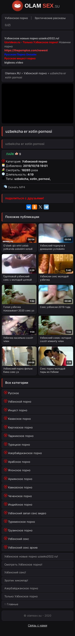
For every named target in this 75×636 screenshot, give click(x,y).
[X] (40, 206)
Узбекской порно (35, 73)
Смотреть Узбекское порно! (23, 564)
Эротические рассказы (50, 18)
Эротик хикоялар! (16, 580)
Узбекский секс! (15, 572)
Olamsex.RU (13, 73)
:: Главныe (11, 604)
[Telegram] (46, 206)
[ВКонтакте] (28, 206)
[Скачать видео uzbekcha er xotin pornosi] (37, 182)
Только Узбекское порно (21, 596)
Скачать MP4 (16, 187)
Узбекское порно (16, 18)
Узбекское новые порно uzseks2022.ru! (31, 556)
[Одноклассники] (34, 206)
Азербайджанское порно (21, 588)
